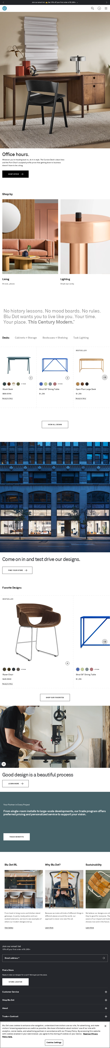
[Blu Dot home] (4, 8)
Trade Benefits (16, 837)
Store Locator (15, 982)
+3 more (60, 384)
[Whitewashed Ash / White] (13, 384)
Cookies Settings (54, 1042)
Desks (5, 338)
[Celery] (46, 384)
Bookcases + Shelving (55, 338)
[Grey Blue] (50, 384)
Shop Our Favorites (55, 697)
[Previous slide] (5, 377)
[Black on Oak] (87, 384)
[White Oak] (78, 384)
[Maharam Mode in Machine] (13, 669)
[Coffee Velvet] (4, 669)
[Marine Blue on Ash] (4, 384)
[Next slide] (105, 377)
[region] (55, 1034)
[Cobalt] (41, 384)
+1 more (23, 384)
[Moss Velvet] (9, 669)
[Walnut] (9, 384)
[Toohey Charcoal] (18, 669)
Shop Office (13, 174)
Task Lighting (81, 338)
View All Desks (55, 424)
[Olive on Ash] (18, 384)
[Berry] (55, 384)
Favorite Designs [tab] (11, 588)
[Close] (105, 1026)
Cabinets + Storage (26, 338)
